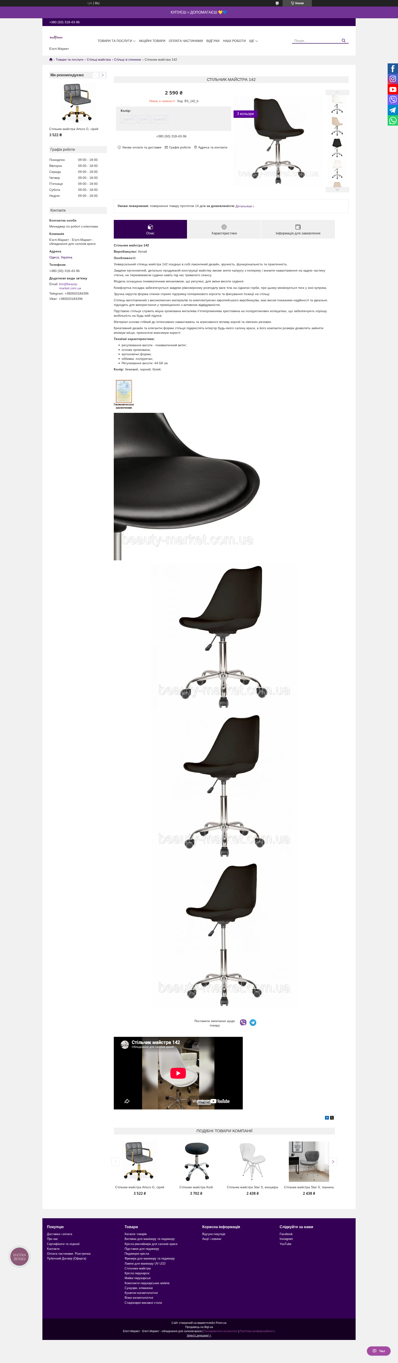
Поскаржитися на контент (221, 1331)
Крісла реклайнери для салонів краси (151, 1244)
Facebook (286, 1234)
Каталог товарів (136, 1234)
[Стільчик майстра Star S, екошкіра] (252, 1161)
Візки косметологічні (139, 1297)
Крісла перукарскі (137, 1273)
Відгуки (212, 41)
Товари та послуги (115, 41)
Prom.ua (221, 1323)
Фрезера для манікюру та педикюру (150, 1258)
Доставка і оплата (59, 1234)
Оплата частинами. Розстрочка (69, 1253)
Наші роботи (234, 41)
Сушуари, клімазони (139, 1288)
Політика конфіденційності (257, 1331)
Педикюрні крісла (137, 1253)
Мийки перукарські (138, 1278)
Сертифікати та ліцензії (63, 1244)
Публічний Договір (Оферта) (66, 1258)
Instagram (286, 1239)
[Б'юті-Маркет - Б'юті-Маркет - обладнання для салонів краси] (56, 37)
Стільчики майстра (138, 1268)
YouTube (285, 1244)
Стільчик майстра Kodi (196, 1187)
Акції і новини (211, 1239)
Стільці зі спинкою (127, 59)
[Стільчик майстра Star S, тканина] (309, 1161)
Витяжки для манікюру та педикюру (150, 1239)
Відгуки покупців (213, 1234)
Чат (382, 1351)
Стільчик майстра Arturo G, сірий (73, 129)
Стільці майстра (99, 59)
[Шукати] (343, 41)
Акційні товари (152, 41)
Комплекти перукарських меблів (147, 1283)
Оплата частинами (186, 41)
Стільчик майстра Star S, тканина (309, 1187)
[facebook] (327, 1118)
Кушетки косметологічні (141, 1293)
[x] (332, 1118)
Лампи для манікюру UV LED (145, 1263)
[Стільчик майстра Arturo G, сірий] (78, 103)
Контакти (53, 1249)
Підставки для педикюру (142, 1249)
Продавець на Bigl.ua (199, 1327)
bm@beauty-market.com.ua (70, 286)
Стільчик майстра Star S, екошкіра (252, 1187)
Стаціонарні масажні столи (143, 1302)
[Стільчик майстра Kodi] (196, 1161)
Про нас (52, 1239)
